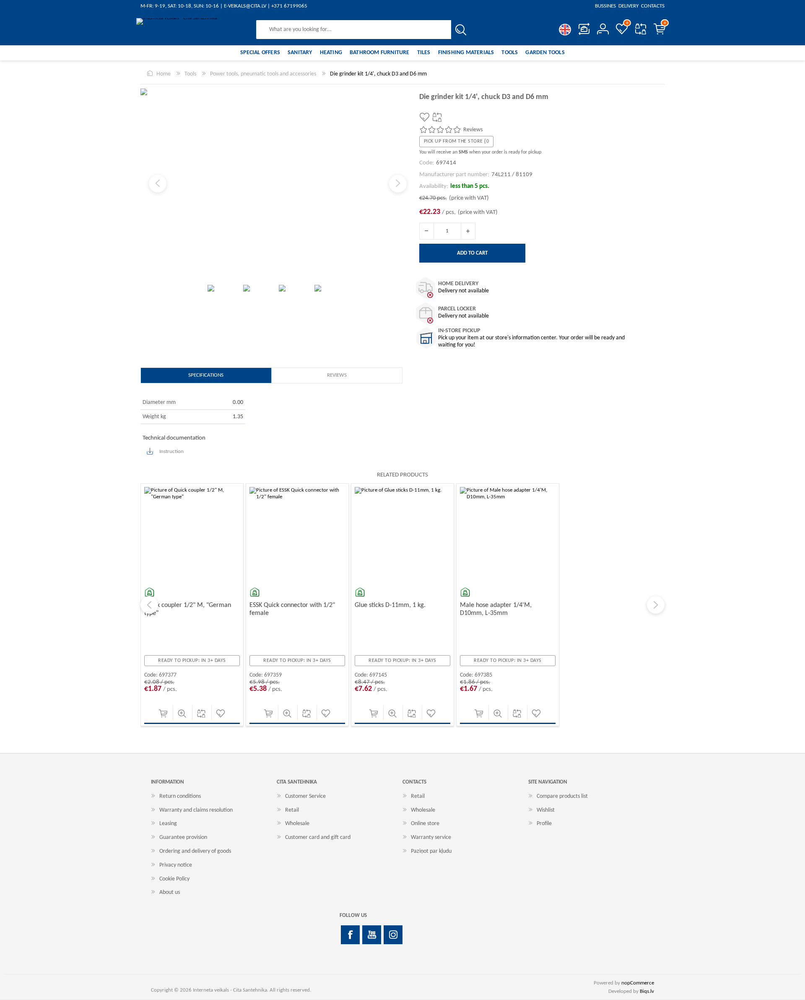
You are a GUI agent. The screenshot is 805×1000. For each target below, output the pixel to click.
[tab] (206, 375)
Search (460, 29)
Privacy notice (175, 865)
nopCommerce (637, 983)
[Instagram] (393, 934)
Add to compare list (201, 713)
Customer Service (305, 796)
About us (169, 892)
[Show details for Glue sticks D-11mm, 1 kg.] (402, 535)
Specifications (205, 375)
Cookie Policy (174, 879)
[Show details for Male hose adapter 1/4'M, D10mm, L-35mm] (508, 535)
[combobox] (354, 29)
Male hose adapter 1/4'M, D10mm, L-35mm (496, 609)
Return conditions (180, 796)
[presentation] (149, 605)
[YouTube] (371, 934)
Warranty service (431, 837)
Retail (292, 810)
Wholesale (297, 823)
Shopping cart (665, 23)
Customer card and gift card (318, 837)
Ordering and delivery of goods (195, 851)
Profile (544, 823)
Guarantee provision (183, 837)
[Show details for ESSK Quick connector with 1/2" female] (297, 535)
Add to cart (163, 713)
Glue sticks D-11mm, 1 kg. (390, 605)
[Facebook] (350, 934)
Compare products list (640, 29)
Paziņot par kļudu (431, 851)
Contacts (652, 6)
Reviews (337, 375)
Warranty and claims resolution (196, 810)
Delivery (628, 6)
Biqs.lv (647, 991)
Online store (425, 823)
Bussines (606, 6)
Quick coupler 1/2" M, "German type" (187, 609)
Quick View (182, 713)
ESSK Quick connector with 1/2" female (292, 609)
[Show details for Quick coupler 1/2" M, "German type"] (192, 535)
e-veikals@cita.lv (245, 6)
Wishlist (546, 810)
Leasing (168, 823)
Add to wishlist (220, 713)
